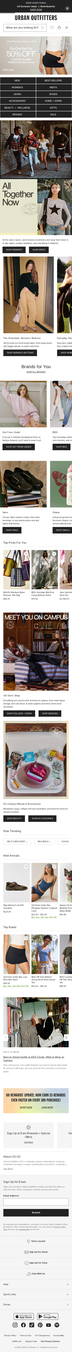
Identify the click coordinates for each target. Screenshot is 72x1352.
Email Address (11, 1196)
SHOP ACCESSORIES (42, 818)
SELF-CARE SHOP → (17, 841)
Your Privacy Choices (50, 1341)
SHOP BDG (61, 447)
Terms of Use (25, 1335)
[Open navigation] (66, 27)
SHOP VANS (12, 530)
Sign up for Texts (38, 1263)
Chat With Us (38, 1274)
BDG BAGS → (44, 841)
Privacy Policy (10, 1335)
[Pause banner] (67, 8)
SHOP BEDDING (50, 713)
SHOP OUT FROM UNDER (18, 447)
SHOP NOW (36, 10)
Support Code (31, 1341)
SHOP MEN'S (38, 250)
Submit (36, 1212)
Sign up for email (38, 1252)
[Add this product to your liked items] (26, 554)
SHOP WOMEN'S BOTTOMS (20, 353)
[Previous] (6, 1037)
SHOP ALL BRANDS (36, 372)
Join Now (28, 1142)
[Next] (66, 1037)
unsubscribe (24, 1229)
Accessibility (59, 1335)
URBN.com (17, 1341)
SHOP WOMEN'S (14, 250)
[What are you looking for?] (42, 27)
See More (8, 1169)
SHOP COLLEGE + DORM (19, 713)
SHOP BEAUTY (14, 818)
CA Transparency (42, 1335)
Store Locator (38, 1241)
